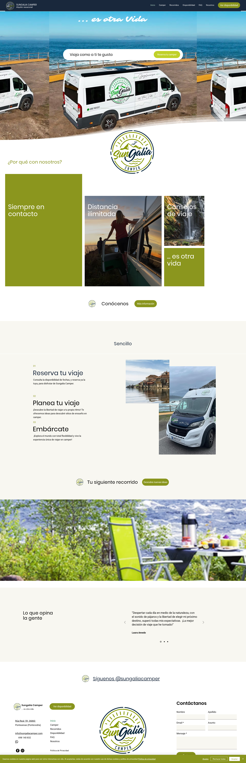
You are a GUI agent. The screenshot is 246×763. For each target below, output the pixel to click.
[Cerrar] (242, 759)
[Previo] (125, 622)
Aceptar (234, 759)
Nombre (181, 712)
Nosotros (55, 741)
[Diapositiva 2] (164, 641)
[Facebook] (17, 750)
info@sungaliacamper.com (29, 733)
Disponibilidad (57, 733)
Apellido (212, 712)
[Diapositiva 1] (160, 641)
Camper (54, 725)
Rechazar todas (219, 759)
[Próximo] (203, 622)
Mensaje (181, 733)
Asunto (211, 723)
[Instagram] (22, 750)
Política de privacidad (147, 759)
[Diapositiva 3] (167, 641)
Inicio (53, 720)
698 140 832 (23, 737)
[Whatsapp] (16, 742)
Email (179, 723)
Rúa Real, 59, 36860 (25, 721)
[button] (58, 373)
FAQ (52, 737)
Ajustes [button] (205, 759)
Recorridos (55, 729)
